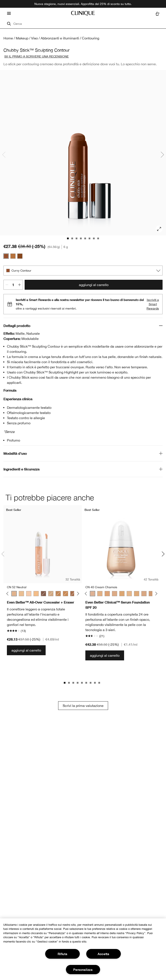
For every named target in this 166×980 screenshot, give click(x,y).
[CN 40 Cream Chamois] (92, 593)
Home (8, 38)
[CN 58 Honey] (136, 593)
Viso (34, 38)
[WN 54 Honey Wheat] (122, 593)
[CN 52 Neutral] (14, 593)
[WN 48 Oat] (107, 593)
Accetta (103, 954)
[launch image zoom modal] (159, 229)
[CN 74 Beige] (151, 593)
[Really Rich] (19, 256)
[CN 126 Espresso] (43, 593)
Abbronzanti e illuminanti (60, 38)
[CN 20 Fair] (29, 593)
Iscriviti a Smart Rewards (153, 304)
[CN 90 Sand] (51, 593)
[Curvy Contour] (6, 256)
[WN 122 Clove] (73, 593)
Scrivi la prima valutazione (83, 706)
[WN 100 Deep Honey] (58, 593)
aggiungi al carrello (94, 285)
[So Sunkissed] (13, 256)
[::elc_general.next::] (77, 593)
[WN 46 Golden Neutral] (21, 593)
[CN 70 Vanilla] (144, 593)
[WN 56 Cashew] (36, 593)
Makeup (22, 38)
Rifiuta (62, 954)
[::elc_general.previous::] (8, 593)
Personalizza (83, 969)
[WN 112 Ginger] (65, 593)
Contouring (90, 38)
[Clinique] (83, 13)
